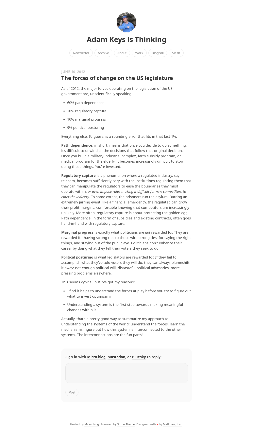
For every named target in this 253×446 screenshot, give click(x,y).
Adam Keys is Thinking (126, 39)
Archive (103, 53)
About (121, 53)
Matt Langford (172, 424)
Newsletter (81, 53)
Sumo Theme (126, 424)
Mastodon (116, 356)
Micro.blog (96, 356)
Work (139, 53)
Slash (176, 53)
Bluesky (139, 356)
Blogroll (158, 53)
